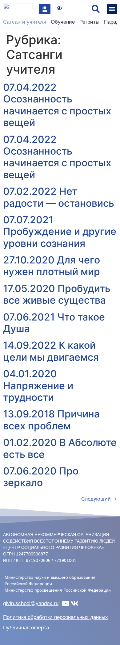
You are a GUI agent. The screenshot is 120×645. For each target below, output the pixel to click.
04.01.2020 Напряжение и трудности (38, 385)
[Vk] (74, 603)
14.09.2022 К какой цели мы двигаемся (51, 351)
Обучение (63, 22)
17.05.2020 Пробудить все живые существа (56, 294)
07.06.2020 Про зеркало (40, 477)
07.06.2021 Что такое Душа (54, 323)
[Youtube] (65, 603)
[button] (95, 9)
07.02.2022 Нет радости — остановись (58, 197)
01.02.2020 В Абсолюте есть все (60, 448)
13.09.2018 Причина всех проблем (51, 420)
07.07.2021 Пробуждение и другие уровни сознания (59, 231)
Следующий (99, 499)
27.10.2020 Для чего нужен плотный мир (51, 266)
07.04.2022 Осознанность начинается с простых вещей (57, 105)
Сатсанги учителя (24, 22)
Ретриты (89, 22)
